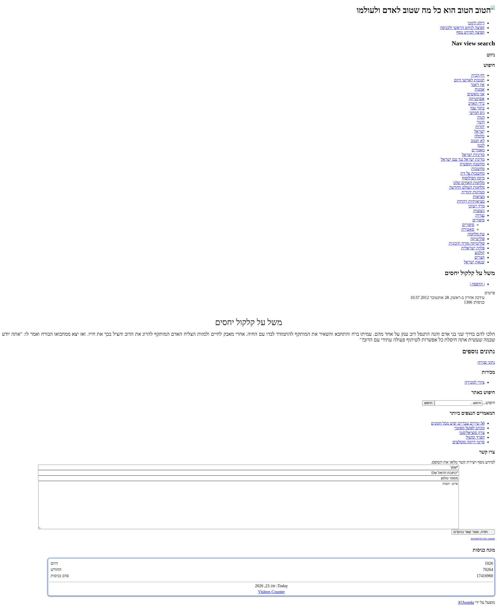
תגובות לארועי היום (469, 80)
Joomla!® (466, 602)
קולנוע (480, 252)
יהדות (480, 126)
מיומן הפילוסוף (473, 178)
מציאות (479, 196)
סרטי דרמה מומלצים (468, 442)
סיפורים (478, 220)
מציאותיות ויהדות (471, 201)
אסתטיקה (477, 98)
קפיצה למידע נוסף (470, 32)
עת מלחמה (476, 234)
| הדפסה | (477, 284)
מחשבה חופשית (472, 164)
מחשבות (478, 168)
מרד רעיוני (476, 206)
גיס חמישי (477, 112)
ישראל (479, 131)
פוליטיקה (477, 238)
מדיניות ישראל (473, 154)
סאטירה (467, 229)
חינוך (481, 122)
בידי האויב (476, 103)
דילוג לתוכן (476, 23)
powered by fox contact (483, 538)
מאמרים (478, 150)
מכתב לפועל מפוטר (469, 428)
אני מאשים (476, 94)
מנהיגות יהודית (473, 192)
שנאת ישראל (474, 262)
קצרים (479, 257)
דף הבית (478, 75)
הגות (481, 117)
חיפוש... (489, 403)
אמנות (480, 89)
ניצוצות (479, 210)
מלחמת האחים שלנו (469, 182)
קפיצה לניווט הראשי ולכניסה (462, 27)
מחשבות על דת (473, 173)
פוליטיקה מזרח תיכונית (467, 243)
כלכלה (479, 136)
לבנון (481, 145)
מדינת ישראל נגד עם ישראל (463, 159)
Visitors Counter (271, 592)
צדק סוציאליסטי (472, 432)
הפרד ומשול (475, 437)
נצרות (480, 215)
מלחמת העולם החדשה (467, 187)
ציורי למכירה (475, 382)
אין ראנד (478, 84)
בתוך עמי (477, 108)
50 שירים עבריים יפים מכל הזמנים (458, 423)
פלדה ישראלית (473, 248)
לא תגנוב (478, 140)
